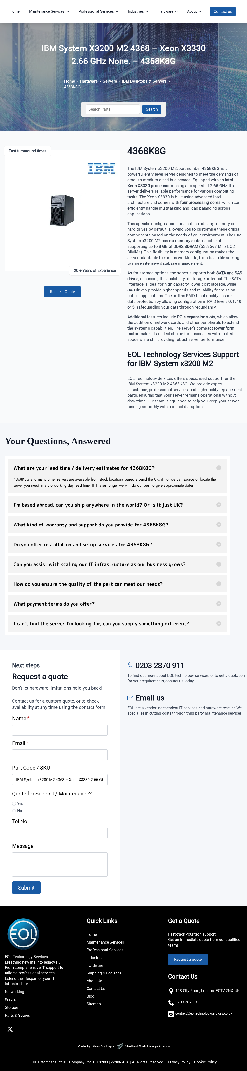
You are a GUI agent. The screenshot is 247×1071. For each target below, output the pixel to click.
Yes (20, 803)
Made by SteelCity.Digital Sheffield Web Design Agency (123, 1046)
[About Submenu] (201, 11)
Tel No (19, 821)
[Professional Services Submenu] (118, 11)
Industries (136, 11)
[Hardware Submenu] (177, 11)
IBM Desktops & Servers (144, 81)
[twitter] (10, 1029)
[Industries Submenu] (148, 11)
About (192, 11)
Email (20, 743)
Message (23, 846)
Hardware (165, 11)
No (19, 810)
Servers (110, 81)
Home (15, 11)
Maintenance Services (47, 11)
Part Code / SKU (31, 767)
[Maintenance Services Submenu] (69, 11)
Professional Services (96, 11)
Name (20, 718)
